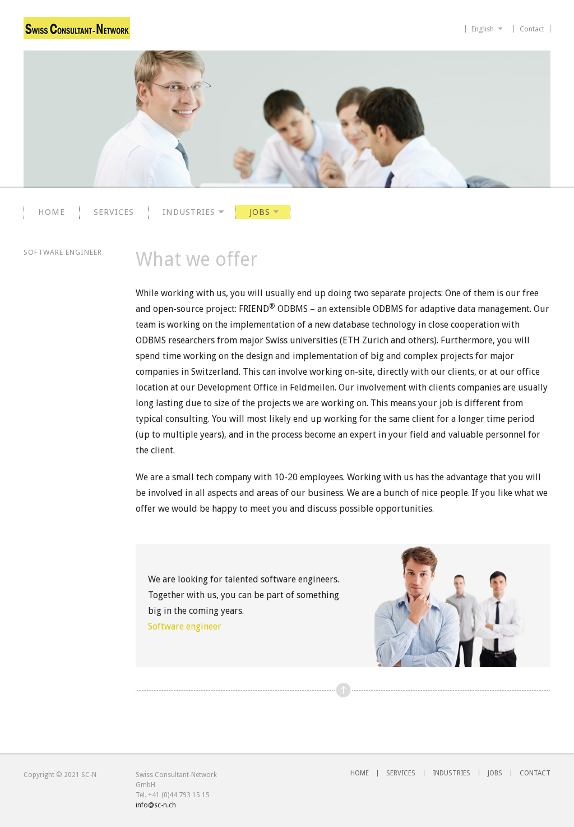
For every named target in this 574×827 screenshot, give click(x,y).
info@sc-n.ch (156, 805)
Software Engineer (63, 252)
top (343, 690)
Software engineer (184, 626)
